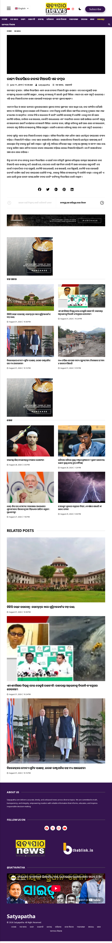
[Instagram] (73, 9)
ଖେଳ (92, 19)
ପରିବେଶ (50, 19)
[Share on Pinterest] (64, 189)
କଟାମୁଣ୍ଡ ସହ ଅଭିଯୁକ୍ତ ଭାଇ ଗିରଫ (73, 202)
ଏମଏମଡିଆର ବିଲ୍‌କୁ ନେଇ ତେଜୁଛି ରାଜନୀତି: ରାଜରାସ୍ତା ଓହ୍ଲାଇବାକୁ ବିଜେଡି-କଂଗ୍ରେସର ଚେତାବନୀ (80, 312)
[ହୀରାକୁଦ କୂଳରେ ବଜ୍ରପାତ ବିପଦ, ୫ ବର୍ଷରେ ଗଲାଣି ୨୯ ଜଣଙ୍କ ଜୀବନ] (81, 487)
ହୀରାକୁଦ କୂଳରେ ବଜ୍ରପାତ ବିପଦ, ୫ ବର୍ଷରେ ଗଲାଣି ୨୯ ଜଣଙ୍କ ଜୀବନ (80, 508)
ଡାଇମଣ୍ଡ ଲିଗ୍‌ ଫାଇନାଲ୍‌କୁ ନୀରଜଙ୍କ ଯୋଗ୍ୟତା (25, 459)
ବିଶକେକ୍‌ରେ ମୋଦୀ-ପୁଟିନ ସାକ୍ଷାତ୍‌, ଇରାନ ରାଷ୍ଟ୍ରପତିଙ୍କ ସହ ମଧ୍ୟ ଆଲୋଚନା (29, 362)
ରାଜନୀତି (31, 19)
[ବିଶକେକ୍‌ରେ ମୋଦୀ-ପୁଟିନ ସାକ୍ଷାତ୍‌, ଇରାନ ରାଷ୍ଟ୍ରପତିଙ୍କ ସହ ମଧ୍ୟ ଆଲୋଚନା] (30, 341)
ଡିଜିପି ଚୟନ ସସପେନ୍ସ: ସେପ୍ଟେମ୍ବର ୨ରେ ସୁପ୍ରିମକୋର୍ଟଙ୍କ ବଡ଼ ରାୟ (29, 316)
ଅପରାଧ (84, 19)
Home (4, 19)
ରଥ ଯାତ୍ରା (100, 19)
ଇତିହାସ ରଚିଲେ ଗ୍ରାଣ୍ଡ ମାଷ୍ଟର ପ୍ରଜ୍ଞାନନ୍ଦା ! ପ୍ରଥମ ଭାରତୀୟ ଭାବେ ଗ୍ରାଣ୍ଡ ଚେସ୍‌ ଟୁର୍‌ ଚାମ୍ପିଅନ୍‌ (81, 461)
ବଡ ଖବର (14, 19)
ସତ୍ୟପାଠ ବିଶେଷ (8, 24)
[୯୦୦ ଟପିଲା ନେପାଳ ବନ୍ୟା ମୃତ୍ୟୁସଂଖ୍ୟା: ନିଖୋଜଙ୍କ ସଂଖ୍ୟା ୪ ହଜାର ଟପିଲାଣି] (81, 341)
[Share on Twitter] (48, 189)
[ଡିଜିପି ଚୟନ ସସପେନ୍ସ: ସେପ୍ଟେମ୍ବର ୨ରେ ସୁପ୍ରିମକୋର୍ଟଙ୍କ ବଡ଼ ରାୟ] (30, 297)
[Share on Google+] (56, 189)
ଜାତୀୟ (41, 19)
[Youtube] (68, 9)
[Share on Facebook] (40, 189)
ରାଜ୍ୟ (23, 19)
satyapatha (44, 85)
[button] (80, 9)
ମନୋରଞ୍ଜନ (73, 19)
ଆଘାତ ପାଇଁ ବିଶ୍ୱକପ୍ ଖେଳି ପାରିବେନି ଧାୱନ (35, 202)
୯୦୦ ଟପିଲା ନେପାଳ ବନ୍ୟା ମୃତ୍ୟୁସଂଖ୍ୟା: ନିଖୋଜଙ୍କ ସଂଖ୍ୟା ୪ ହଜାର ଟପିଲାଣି (81, 362)
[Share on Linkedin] (72, 189)
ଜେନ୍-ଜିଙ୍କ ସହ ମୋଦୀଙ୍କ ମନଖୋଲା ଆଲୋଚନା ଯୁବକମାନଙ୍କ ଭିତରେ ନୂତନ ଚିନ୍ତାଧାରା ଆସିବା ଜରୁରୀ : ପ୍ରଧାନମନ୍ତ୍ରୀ (28, 509)
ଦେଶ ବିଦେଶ (61, 19)
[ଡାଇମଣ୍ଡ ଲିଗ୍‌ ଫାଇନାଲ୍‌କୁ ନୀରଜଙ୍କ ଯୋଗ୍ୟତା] (30, 440)
